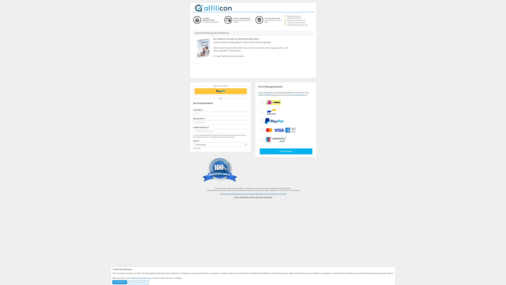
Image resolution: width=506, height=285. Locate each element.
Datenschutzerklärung (295, 95)
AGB (307, 92)
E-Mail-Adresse (201, 127)
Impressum (250, 194)
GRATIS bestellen (286, 151)
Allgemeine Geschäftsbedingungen (232, 194)
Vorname (198, 110)
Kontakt (283, 194)
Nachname (199, 118)
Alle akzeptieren (119, 282)
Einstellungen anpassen (138, 282)
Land (196, 140)
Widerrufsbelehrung (266, 95)
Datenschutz (275, 194)
